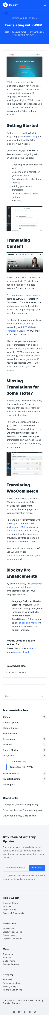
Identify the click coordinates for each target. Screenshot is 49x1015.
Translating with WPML (21, 767)
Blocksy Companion (12, 938)
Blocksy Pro (8, 928)
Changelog (8, 954)
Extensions (24, 739)
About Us (7, 979)
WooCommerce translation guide (23, 555)
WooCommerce (24, 773)
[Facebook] (14, 1012)
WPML (10, 82)
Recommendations (12, 983)
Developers (9, 784)
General (24, 717)
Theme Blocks (24, 750)
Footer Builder (10, 733)
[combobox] (21, 696)
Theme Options (11, 722)
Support (7, 906)
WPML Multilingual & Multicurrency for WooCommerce (23, 527)
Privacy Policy (9, 986)
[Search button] (42, 696)
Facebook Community (13, 913)
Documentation (10, 903)
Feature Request (11, 964)
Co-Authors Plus (17, 672)
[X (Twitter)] (19, 1012)
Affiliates (7, 957)
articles (30, 648)
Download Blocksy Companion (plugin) (23, 810)
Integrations (24, 755)
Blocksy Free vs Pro (12, 932)
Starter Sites (9, 935)
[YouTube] (29, 1012)
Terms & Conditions (12, 989)
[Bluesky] (35, 1012)
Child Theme (9, 961)
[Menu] (45, 5)
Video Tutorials (10, 909)
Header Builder (10, 728)
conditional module (29, 622)
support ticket (21, 652)
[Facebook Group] (24, 1012)
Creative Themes (11, 1003)
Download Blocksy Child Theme (19, 815)
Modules (24, 744)
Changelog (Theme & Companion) (20, 804)
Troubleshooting (24, 779)
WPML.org (31, 136)
